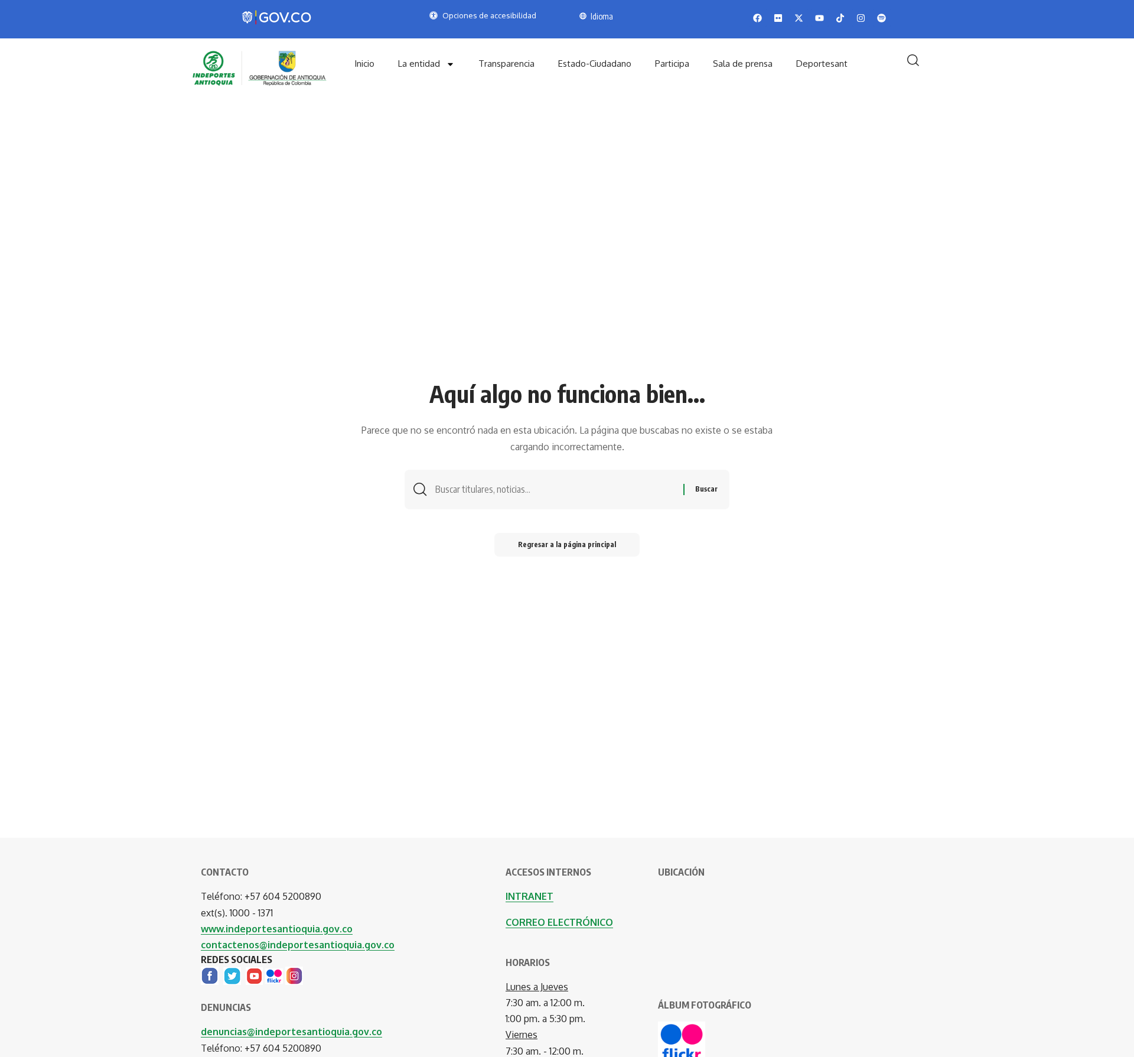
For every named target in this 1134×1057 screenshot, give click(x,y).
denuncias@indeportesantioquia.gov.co (291, 1032)
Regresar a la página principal (567, 544)
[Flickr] (274, 975)
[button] (913, 60)
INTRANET (529, 896)
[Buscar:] (554, 489)
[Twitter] (232, 975)
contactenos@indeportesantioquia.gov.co (298, 945)
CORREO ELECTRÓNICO (559, 922)
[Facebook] (210, 975)
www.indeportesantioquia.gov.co (277, 929)
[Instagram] (294, 975)
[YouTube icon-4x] (254, 975)
